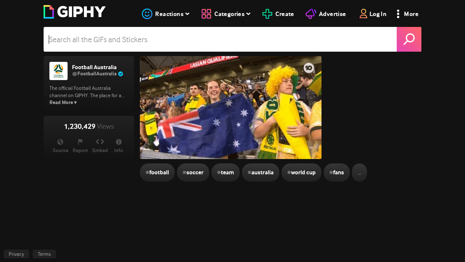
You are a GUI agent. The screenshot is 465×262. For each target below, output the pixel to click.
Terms (44, 254)
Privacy (16, 254)
